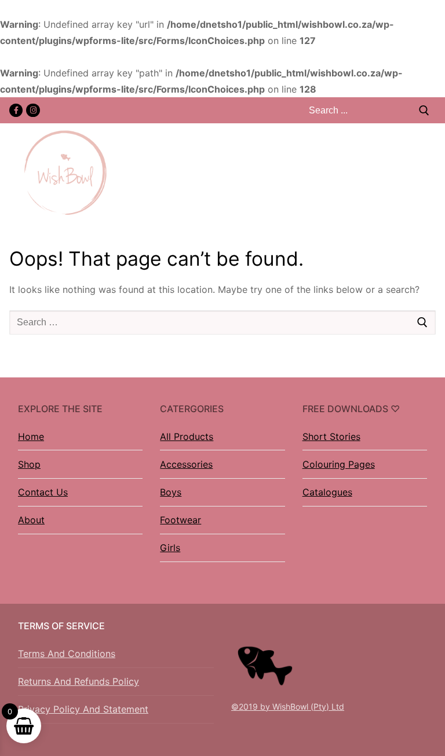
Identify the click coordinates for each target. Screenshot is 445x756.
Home (31, 436)
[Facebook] (16, 110)
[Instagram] (32, 110)
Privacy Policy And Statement (83, 709)
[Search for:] (222, 322)
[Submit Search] (424, 110)
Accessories (186, 464)
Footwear (180, 520)
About (31, 520)
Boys (170, 492)
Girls (170, 547)
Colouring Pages (338, 464)
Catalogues (327, 492)
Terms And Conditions (66, 653)
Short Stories (331, 436)
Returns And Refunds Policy (78, 681)
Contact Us (43, 492)
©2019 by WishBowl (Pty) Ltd (287, 706)
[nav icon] (429, 173)
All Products (186, 436)
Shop (29, 464)
